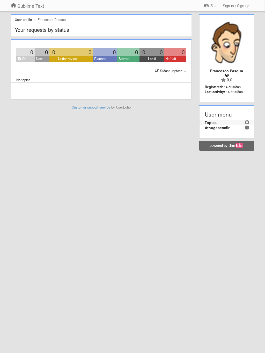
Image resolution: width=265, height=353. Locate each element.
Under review (67, 58)
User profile (23, 19)
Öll (23, 58)
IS (211, 5)
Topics (211, 122)
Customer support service (91, 107)
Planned (100, 58)
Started (124, 58)
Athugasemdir (217, 127)
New (39, 58)
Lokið (152, 58)
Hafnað (170, 58)
